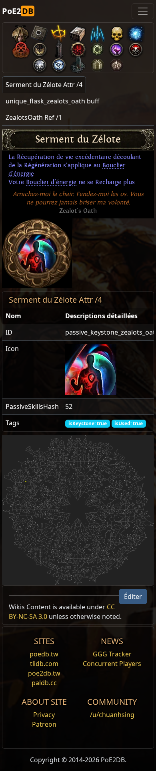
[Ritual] (135, 47)
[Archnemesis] (116, 32)
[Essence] (97, 32)
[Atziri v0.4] (20, 32)
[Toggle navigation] (143, 11)
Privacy (44, 714)
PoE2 (17, 11)
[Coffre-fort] (78, 32)
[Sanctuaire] (58, 32)
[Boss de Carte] (39, 47)
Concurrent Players (112, 663)
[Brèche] (116, 47)
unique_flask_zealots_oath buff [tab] (52, 101)
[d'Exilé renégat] (20, 47)
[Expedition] (58, 63)
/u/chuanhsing (112, 714)
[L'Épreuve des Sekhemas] (97, 63)
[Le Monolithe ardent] (78, 63)
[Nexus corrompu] (78, 47)
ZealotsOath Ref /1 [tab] (34, 117)
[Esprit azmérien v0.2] (135, 32)
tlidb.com (44, 663)
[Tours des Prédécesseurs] (58, 47)
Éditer (133, 596)
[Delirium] (39, 63)
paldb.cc (44, 682)
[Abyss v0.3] (97, 47)
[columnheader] (32, 316)
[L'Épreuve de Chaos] (116, 63)
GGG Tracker (112, 654)
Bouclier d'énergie (51, 182)
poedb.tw (44, 654)
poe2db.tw (44, 673)
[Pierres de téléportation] (39, 32)
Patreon (44, 724)
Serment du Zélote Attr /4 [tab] (44, 84)
